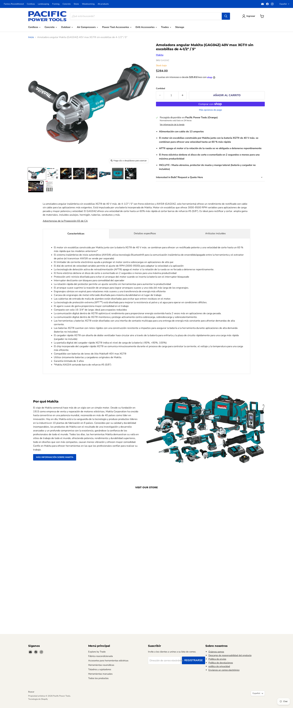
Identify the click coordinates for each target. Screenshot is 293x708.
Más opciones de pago (210, 110)
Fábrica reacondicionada (100, 656)
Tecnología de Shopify (38, 699)
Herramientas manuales (100, 673)
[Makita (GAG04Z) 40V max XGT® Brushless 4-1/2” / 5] (37, 174)
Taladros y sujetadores (99, 669)
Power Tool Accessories (116, 27)
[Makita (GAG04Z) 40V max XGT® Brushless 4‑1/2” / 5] (53, 174)
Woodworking (88, 4)
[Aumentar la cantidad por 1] (182, 95)
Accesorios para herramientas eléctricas (108, 660)
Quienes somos (216, 651)
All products (103, 4)
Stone (76, 4)
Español (283, 4)
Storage (179, 27)
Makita (159, 55)
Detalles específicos (145, 233)
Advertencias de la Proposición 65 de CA (65, 221)
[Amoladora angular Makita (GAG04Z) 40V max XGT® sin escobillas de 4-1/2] (36, 187)
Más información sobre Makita (54, 457)
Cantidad (160, 88)
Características (75, 233)
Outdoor (66, 27)
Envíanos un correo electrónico (223, 670)
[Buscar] (226, 16)
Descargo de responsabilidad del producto (229, 655)
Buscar (31, 691)
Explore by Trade (97, 651)
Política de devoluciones (220, 662)
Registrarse (193, 660)
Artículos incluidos (215, 233)
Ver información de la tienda (172, 125)
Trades (165, 27)
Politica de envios (217, 659)
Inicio (31, 37)
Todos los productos (98, 678)
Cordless (31, 4)
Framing (56, 4)
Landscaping (43, 4)
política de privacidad (219, 666)
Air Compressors (86, 27)
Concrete (67, 4)
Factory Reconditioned (14, 4)
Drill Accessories (145, 27)
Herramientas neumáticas (101, 664)
